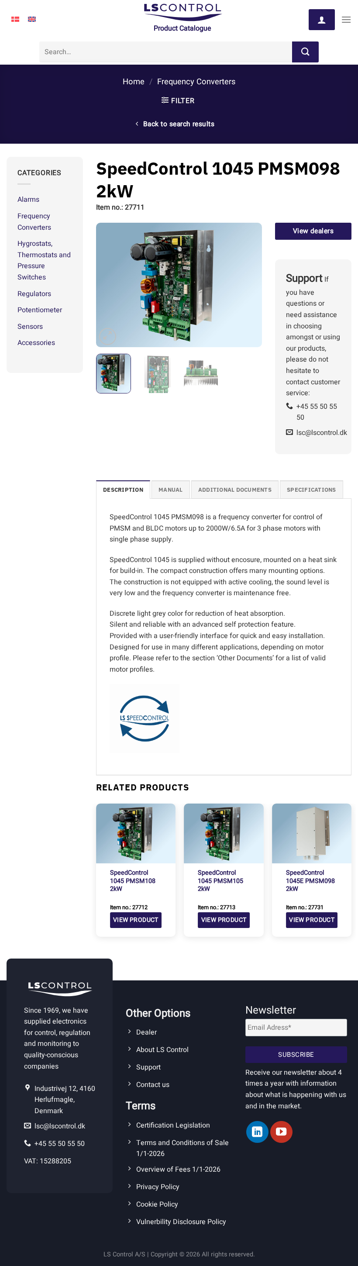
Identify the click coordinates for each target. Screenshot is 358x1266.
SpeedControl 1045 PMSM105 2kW (220, 881)
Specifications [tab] (311, 489)
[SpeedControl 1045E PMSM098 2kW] (311, 833)
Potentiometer (39, 310)
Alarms (28, 199)
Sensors (30, 326)
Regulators (34, 294)
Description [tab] (123, 489)
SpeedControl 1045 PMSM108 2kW (132, 881)
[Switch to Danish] (15, 19)
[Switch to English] (32, 19)
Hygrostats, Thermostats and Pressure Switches (44, 260)
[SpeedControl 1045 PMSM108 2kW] (136, 833)
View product (135, 919)
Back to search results (178, 124)
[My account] (322, 19)
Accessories (36, 343)
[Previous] (110, 285)
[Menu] (346, 19)
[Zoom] (107, 336)
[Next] (247, 285)
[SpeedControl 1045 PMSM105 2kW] (223, 833)
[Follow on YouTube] (281, 1132)
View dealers (313, 231)
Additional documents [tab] (235, 489)
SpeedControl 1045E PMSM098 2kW (310, 881)
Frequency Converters (196, 82)
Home (134, 82)
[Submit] (305, 51)
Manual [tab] (170, 489)
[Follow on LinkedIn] (257, 1132)
